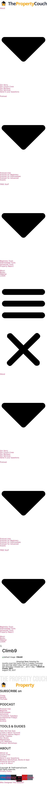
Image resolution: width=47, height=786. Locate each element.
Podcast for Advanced (9, 178)
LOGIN (2, 276)
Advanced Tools (6, 264)
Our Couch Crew (7, 86)
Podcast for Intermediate (10, 176)
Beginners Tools (6, 261)
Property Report (7, 266)
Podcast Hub (5, 173)
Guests (3, 180)
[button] (23, 326)
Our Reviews (5, 88)
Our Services (5, 90)
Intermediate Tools (7, 263)
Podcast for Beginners (9, 174)
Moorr (2, 270)
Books (2, 272)
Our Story (4, 85)
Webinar (3, 274)
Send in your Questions (9, 92)
